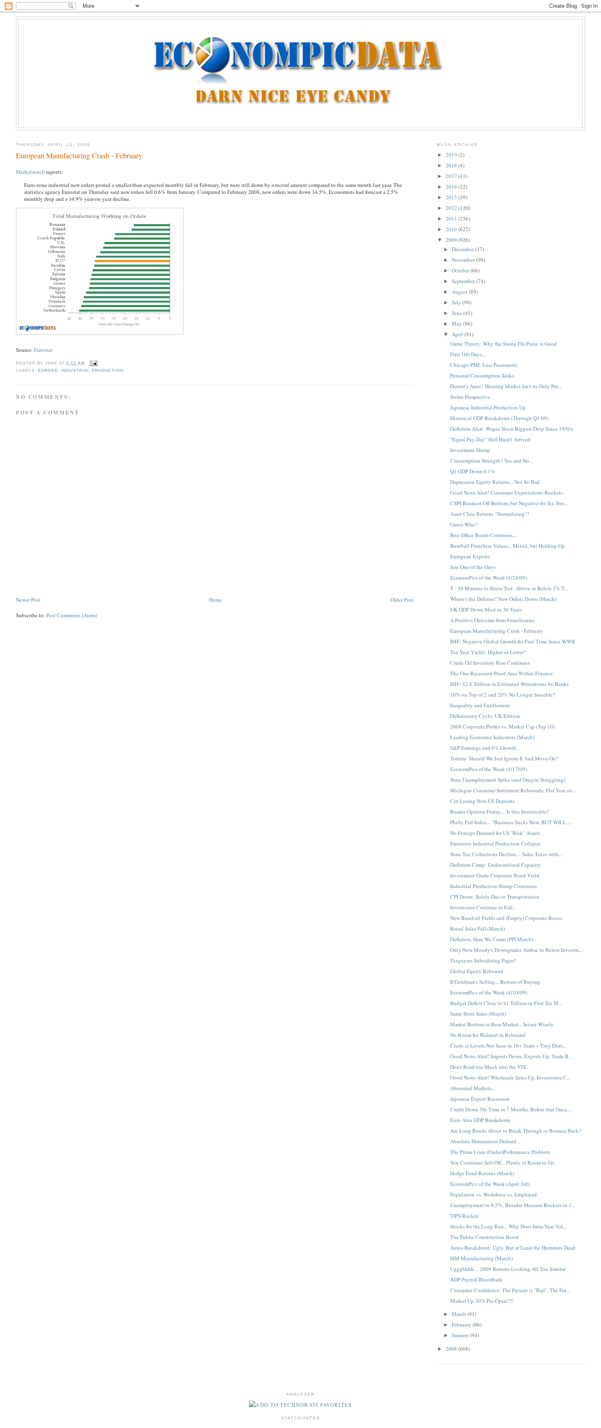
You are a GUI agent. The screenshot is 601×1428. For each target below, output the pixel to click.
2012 (452, 207)
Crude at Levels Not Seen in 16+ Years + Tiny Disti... (508, 1045)
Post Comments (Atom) (71, 615)
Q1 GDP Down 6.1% (472, 471)
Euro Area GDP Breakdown (480, 1120)
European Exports (470, 556)
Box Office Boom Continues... (483, 535)
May (457, 323)
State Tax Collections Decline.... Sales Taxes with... (506, 854)
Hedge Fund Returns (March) (482, 1173)
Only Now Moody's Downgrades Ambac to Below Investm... (516, 949)
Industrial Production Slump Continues (493, 886)
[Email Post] (92, 363)
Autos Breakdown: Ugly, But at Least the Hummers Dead (512, 1247)
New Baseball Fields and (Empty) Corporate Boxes (506, 918)
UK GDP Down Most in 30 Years (486, 609)
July (457, 302)
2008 (452, 1348)
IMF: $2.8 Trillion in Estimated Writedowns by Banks (509, 684)
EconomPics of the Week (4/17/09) (488, 769)
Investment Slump (470, 450)
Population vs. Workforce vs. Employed (493, 1194)
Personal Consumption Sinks (482, 375)
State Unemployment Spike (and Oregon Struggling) (507, 779)
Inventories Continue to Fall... (483, 907)
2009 (452, 239)
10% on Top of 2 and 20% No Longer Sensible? (502, 694)
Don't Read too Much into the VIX (488, 1066)
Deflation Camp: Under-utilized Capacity (495, 864)
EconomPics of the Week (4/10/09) (488, 992)
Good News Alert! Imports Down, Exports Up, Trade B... (511, 1056)
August (460, 291)
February (462, 1324)
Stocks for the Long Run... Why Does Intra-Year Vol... (508, 1226)
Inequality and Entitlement (480, 705)
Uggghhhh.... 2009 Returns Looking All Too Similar (507, 1269)
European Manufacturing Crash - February (79, 155)
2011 (452, 218)
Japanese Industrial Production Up (488, 407)
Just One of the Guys (473, 567)
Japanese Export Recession (480, 1098)
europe (48, 370)
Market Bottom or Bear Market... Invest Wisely (502, 1024)
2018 (452, 165)
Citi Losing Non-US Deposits (482, 801)
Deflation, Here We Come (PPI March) (491, 939)
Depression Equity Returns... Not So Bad (495, 482)
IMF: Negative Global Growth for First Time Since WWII (512, 641)
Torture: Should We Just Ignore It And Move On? (504, 758)
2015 (452, 197)
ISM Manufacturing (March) (481, 1258)
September (464, 281)
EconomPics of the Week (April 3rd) (489, 1183)
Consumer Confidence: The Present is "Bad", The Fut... (510, 1290)
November (464, 259)
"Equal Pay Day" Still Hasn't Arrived (490, 439)
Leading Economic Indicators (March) (492, 737)
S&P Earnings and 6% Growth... (485, 747)
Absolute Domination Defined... (485, 1141)
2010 (452, 229)
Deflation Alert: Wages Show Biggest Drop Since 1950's (511, 428)
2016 (452, 186)
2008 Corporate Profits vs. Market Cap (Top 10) (502, 726)
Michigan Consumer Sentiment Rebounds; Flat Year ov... (513, 790)
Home (215, 599)
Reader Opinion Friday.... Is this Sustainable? (499, 811)
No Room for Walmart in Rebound (487, 1035)
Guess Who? (464, 524)
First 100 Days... (468, 354)
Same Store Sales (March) (478, 1013)
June (457, 313)
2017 (452, 176)
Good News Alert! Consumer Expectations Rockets (506, 492)
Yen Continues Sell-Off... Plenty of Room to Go (502, 1162)
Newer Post (28, 599)
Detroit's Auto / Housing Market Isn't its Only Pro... (506, 386)
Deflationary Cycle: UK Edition (485, 716)
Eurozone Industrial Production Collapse (495, 843)
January (461, 1335)
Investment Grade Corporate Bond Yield (494, 875)
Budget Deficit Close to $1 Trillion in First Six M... (506, 1003)
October (461, 270)
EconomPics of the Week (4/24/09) (488, 577)
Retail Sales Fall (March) (477, 928)
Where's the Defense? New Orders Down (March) (503, 599)
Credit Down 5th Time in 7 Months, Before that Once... (510, 1109)
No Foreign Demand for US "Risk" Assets (495, 833)
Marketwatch (30, 171)
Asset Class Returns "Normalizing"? (489, 513)
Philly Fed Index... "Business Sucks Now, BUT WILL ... (510, 822)
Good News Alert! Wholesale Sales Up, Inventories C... (510, 1077)
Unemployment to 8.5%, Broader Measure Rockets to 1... (512, 1205)
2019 (452, 154)
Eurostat (43, 349)
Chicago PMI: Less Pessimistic (484, 365)
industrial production (92, 370)
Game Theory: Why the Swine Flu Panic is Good (503, 343)
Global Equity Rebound (476, 971)
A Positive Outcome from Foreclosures (492, 620)
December (463, 249)
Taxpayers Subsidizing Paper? (483, 960)
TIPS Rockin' (464, 1215)
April (458, 334)
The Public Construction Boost (484, 1237)
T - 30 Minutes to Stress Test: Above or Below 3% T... (509, 588)
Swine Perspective (470, 396)
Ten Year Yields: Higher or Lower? (488, 652)
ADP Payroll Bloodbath (476, 1279)
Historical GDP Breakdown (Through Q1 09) (499, 418)
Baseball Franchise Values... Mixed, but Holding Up (507, 545)
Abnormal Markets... (472, 1088)
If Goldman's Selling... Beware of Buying (495, 981)
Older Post (401, 599)
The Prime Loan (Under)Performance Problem (500, 1152)
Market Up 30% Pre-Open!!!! (482, 1300)
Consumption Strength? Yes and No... (491, 460)
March (459, 1314)
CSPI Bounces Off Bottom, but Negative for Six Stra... (509, 503)
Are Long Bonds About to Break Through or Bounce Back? (515, 1130)
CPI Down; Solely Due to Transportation (494, 896)
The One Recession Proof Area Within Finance (501, 673)
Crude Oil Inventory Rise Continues (490, 662)
